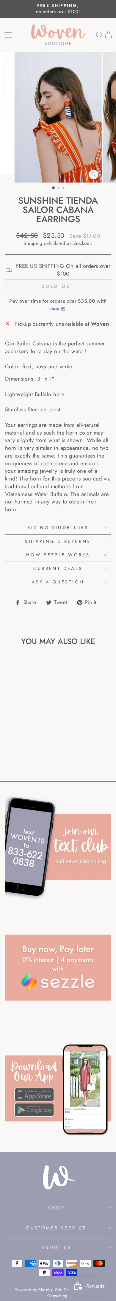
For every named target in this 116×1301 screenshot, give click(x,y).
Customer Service (56, 1228)
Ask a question (58, 582)
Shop (56, 1208)
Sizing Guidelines (57, 527)
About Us (56, 1247)
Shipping (33, 243)
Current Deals (57, 568)
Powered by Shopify (33, 1290)
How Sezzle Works (58, 554)
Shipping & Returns (58, 541)
